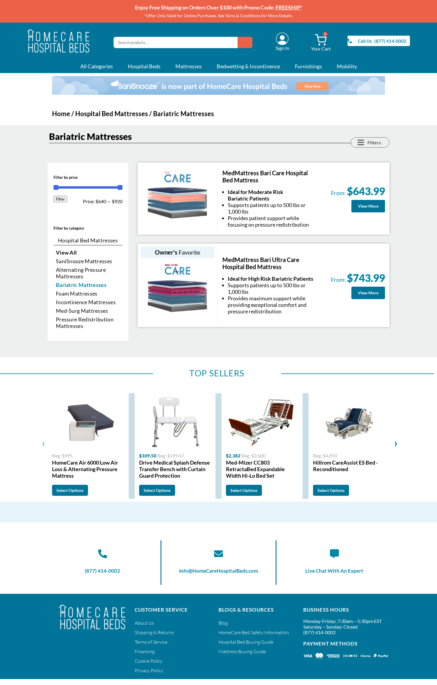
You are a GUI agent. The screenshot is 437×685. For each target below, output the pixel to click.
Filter (60, 199)
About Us (144, 623)
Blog (223, 623)
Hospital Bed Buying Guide (245, 642)
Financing (145, 651)
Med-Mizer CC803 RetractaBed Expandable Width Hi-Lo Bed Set (255, 469)
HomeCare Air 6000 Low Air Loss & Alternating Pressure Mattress (85, 469)
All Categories (96, 66)
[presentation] (43, 442)
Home (61, 114)
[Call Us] (350, 41)
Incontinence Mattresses (86, 302)
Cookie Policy (149, 661)
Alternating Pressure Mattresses (81, 273)
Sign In (282, 48)
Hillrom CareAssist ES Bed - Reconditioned (345, 465)
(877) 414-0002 (102, 571)
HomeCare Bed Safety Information (253, 632)
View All (66, 252)
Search (245, 42)
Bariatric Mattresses (81, 285)
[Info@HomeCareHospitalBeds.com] (218, 553)
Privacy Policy (149, 670)
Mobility (347, 66)
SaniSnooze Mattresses (84, 261)
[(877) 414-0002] (102, 553)
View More (368, 206)
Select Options (70, 490)
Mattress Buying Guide (242, 651)
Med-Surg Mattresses (82, 310)
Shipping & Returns (154, 632)
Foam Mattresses (77, 293)
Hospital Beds (144, 66)
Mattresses (188, 66)
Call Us (365, 41)
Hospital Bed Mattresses (111, 114)
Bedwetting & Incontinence (248, 66)
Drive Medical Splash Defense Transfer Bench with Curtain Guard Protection (174, 469)
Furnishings (308, 66)
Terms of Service (151, 642)
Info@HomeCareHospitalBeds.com (218, 571)
